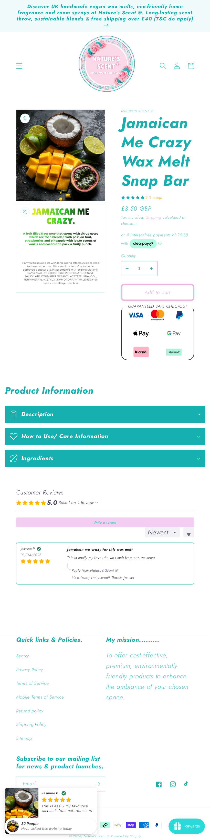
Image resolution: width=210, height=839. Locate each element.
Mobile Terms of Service (40, 697)
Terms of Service (32, 683)
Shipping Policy (31, 724)
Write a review (104, 522)
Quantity (128, 256)
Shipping (153, 217)
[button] (19, 66)
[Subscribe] (98, 784)
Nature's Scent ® (97, 836)
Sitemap (24, 738)
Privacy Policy (29, 669)
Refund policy (29, 711)
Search (23, 656)
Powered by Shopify (126, 836)
